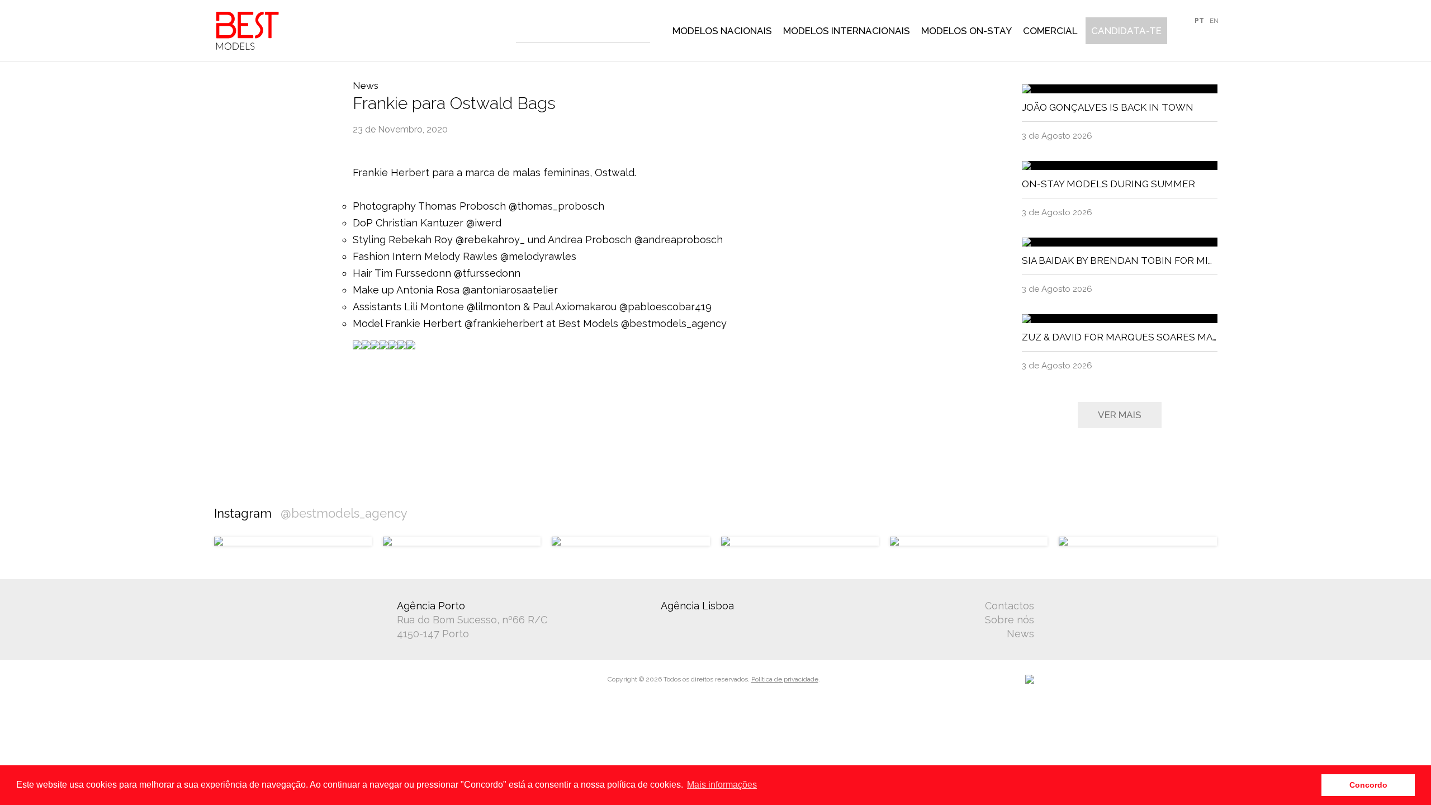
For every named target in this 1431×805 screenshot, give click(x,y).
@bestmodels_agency (344, 513)
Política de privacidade (784, 679)
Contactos (1009, 606)
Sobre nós (1009, 620)
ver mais (1119, 414)
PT (1199, 21)
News (1020, 634)
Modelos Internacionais (846, 30)
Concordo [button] (1368, 784)
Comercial (1050, 30)
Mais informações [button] (722, 784)
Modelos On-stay (966, 30)
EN (1214, 21)
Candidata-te (1126, 30)
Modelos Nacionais (722, 30)
